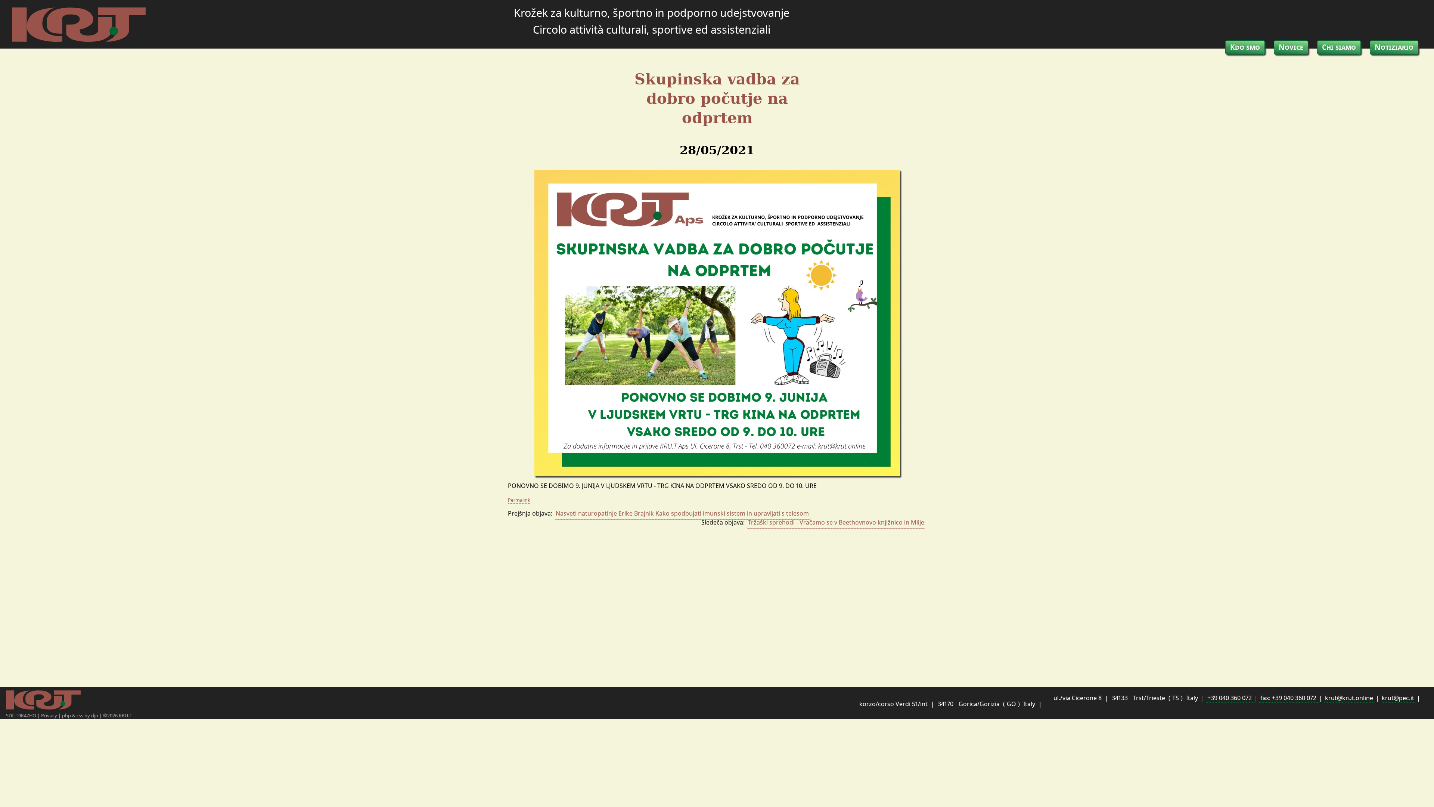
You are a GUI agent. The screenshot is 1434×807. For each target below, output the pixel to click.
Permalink (519, 500)
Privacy (49, 715)
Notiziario (1394, 47)
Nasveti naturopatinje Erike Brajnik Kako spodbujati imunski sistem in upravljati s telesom (682, 513)
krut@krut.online (1349, 698)
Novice (1291, 47)
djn (95, 715)
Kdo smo (1245, 47)
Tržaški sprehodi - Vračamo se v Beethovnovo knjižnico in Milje (836, 522)
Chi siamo (1339, 47)
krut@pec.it (1398, 698)
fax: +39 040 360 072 (1289, 698)
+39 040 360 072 (1230, 698)
